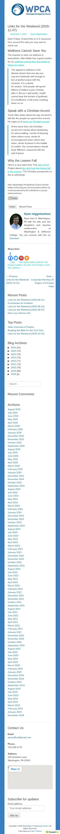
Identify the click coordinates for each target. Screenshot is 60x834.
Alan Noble (24, 262)
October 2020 (15, 642)
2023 (13, 357)
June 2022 (13, 575)
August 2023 (14, 529)
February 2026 (15, 429)
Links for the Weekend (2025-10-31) (26, 333)
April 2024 (13, 502)
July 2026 (12, 412)
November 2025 (16, 439)
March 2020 (14, 665)
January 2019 (15, 712)
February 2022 (15, 589)
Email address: (15, 803)
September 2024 (16, 486)
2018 (13, 374)
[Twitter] (15, 255)
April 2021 (13, 622)
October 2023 (15, 522)
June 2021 (13, 615)
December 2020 (16, 635)
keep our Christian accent (36, 121)
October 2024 (15, 482)
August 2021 (14, 609)
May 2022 (13, 579)
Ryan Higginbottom (39, 34)
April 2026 (13, 422)
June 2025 (13, 456)
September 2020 (16, 645)
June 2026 (13, 416)
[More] (26, 255)
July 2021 (12, 612)
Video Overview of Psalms (21, 327)
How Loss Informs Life (19, 313)
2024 (13, 354)
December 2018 (16, 715)
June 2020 (13, 655)
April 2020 (13, 662)
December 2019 (16, 675)
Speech (40, 262)
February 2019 (15, 708)
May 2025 (13, 459)
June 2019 (13, 695)
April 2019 (13, 702)
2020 (13, 367)
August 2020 (14, 648)
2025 (13, 351)
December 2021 (16, 595)
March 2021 (14, 625)
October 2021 (15, 602)
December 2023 (16, 515)
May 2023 (13, 539)
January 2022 (15, 592)
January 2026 (15, 432)
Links (12, 262)
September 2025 (16, 446)
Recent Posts (25, 207)
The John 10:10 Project (33, 265)
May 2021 (13, 619)
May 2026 (13, 419)
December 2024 (16, 476)
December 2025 (16, 436)
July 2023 (12, 532)
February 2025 (15, 469)
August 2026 (14, 409)
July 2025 (12, 452)
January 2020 (15, 672)
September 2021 (16, 605)
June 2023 (13, 535)
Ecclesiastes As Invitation (20, 303)
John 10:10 (43, 165)
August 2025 (14, 449)
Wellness (16, 268)
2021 (13, 364)
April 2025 (13, 462)
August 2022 (14, 569)
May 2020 (13, 658)
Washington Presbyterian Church (36, 826)
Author (12, 207)
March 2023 (14, 545)
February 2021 (15, 629)
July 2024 (12, 492)
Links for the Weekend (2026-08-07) (26, 309)
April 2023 (13, 542)
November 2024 (16, 479)
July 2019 (12, 692)
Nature (33, 262)
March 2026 (14, 426)
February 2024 (15, 509)
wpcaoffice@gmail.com (19, 737)
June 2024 (13, 496)
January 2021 (15, 632)
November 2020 (16, 638)
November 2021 (16, 599)
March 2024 (14, 505)
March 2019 (14, 705)
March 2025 (14, 466)
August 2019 (14, 688)
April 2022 (13, 582)
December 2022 (16, 555)
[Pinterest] (21, 255)
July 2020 (12, 652)
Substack (14, 238)
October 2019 (15, 682)
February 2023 (15, 549)
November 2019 (16, 678)
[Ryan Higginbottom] (16, 228)
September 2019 (16, 685)
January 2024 (15, 512)
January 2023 (15, 552)
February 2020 (15, 668)
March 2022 (14, 585)
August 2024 (14, 489)
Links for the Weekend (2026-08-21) (26, 299)
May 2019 (13, 698)
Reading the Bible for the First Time (26, 330)
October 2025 (15, 442)
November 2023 (16, 519)
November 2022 (16, 559)
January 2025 (15, 472)
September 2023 (16, 525)
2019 (13, 371)
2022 (13, 361)
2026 (13, 347)
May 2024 (13, 499)
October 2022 (15, 562)
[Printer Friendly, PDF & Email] (13, 198)
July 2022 (12, 572)
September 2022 (16, 565)
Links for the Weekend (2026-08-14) (26, 306)
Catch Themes (36, 831)
